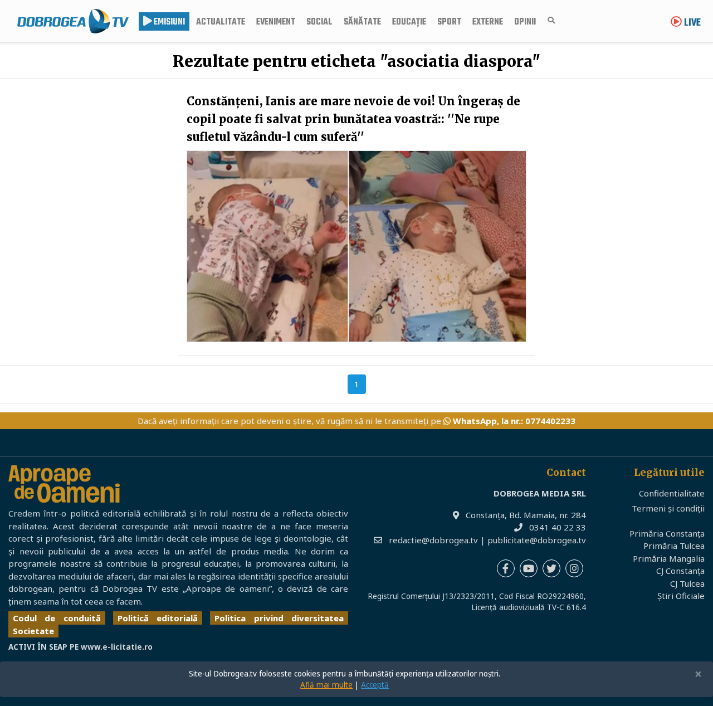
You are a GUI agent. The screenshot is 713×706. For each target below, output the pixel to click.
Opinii (525, 22)
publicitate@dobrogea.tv (536, 540)
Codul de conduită (57, 618)
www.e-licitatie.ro (117, 647)
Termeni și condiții (668, 508)
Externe (487, 22)
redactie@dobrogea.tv (433, 540)
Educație (409, 22)
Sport (449, 22)
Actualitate (220, 22)
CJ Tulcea (687, 583)
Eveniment (275, 22)
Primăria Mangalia (669, 558)
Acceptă (375, 685)
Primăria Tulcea (674, 545)
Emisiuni (168, 22)
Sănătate (362, 22)
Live (691, 23)
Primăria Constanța (667, 533)
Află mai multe (326, 685)
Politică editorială (158, 618)
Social (319, 22)
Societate (33, 630)
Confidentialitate (672, 493)
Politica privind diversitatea (279, 618)
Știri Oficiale (681, 595)
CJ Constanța (680, 570)
